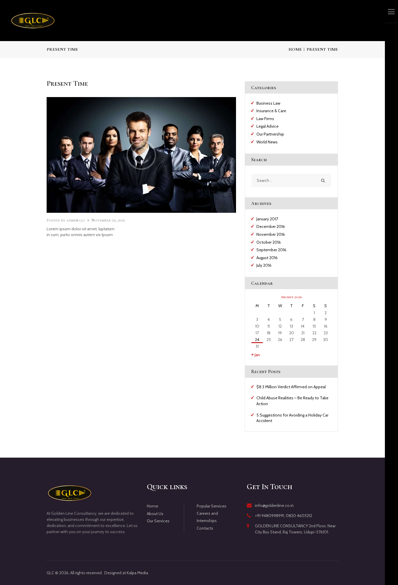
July (264, 265)
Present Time (67, 84)
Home (295, 49)
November (270, 234)
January (267, 219)
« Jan (255, 354)
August (267, 257)
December (270, 226)
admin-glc (67, 220)
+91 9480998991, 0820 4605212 (283, 515)
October (268, 242)
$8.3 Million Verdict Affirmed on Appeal (291, 386)
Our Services (158, 520)
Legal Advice (267, 126)
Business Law (268, 103)
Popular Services (211, 506)
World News (267, 142)
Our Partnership (270, 134)
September (271, 249)
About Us (155, 513)
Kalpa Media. (138, 572)
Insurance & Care (271, 110)
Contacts (205, 528)
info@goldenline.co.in (274, 505)
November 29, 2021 (108, 220)
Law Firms (265, 118)
